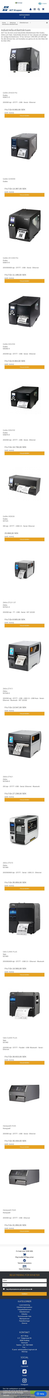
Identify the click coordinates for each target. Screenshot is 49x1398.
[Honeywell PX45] (24, 1100)
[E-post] (24, 1285)
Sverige (19, 3)
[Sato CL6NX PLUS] (24, 1011)
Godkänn (24, 1294)
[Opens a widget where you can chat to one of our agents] (40, 1394)
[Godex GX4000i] (24, 152)
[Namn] (24, 1280)
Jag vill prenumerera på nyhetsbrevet (22, 1289)
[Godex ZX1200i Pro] (24, 232)
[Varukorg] (43, 9)
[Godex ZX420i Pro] (24, 66)
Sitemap (24, 1351)
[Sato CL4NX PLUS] (24, 925)
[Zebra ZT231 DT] (24, 576)
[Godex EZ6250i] (24, 404)
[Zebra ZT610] (24, 836)
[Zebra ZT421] (24, 750)
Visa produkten (24, 115)
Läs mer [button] (6, 1395)
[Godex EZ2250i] (24, 318)
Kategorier (24, 15)
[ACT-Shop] (12, 8)
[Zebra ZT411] (24, 662)
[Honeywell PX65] (24, 1184)
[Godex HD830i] (24, 490)
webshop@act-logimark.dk (27, 1349)
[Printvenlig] (47, 23)
